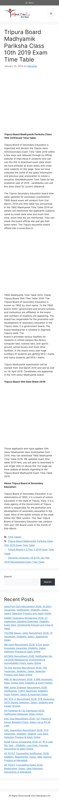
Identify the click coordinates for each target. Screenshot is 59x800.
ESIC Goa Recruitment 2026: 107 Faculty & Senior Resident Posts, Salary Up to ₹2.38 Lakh (27, 722)
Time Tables (14, 537)
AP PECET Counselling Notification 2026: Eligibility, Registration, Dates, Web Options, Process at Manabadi (28, 757)
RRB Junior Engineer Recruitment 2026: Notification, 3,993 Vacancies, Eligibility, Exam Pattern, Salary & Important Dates (26, 691)
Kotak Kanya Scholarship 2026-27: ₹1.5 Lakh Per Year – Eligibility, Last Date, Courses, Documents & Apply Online (28, 745)
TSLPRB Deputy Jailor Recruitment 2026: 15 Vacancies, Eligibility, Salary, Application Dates (28, 636)
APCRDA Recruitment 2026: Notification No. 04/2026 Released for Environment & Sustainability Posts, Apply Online (28, 660)
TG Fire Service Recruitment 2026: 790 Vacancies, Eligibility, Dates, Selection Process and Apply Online (25, 671)
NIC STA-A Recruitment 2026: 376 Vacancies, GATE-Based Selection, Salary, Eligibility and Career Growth (29, 702)
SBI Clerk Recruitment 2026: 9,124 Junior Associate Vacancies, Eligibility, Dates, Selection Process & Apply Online (26, 648)
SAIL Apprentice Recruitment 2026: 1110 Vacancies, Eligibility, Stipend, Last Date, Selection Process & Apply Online (26, 734)
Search (8, 576)
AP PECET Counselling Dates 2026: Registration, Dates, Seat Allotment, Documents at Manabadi (23, 768)
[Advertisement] (29, 102)
